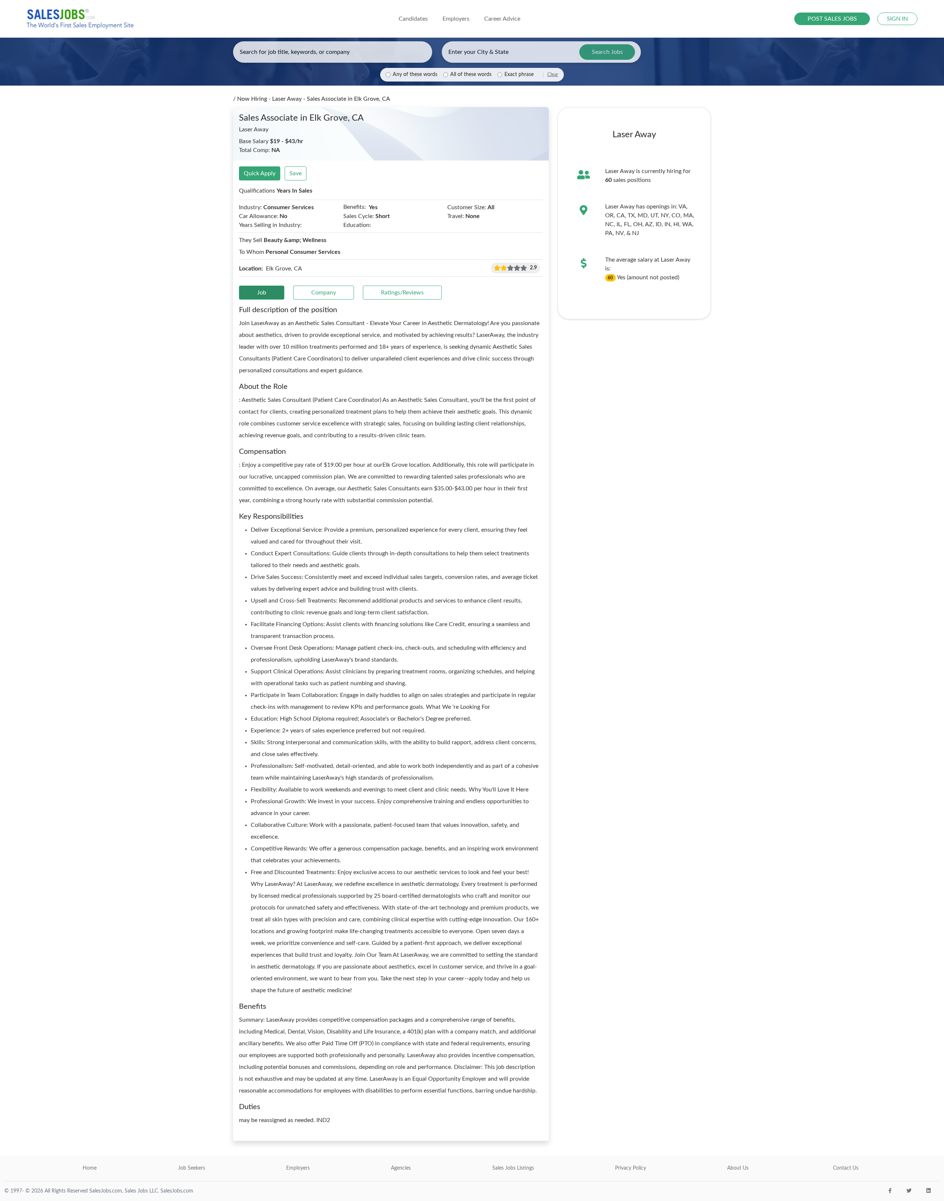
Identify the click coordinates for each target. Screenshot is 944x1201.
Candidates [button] (413, 19)
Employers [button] (455, 19)
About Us (738, 1168)
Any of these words (415, 74)
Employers (298, 1168)
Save (295, 173)
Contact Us (845, 1168)
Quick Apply (259, 173)
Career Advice (502, 19)
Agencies (401, 1168)
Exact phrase (519, 74)
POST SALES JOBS (832, 19)
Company (323, 293)
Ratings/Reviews (402, 293)
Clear (552, 74)
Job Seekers (191, 1168)
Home (90, 1168)
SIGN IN (897, 19)
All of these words (471, 74)
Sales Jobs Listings (513, 1168)
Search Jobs (607, 52)
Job (261, 293)
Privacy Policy (630, 1168)
